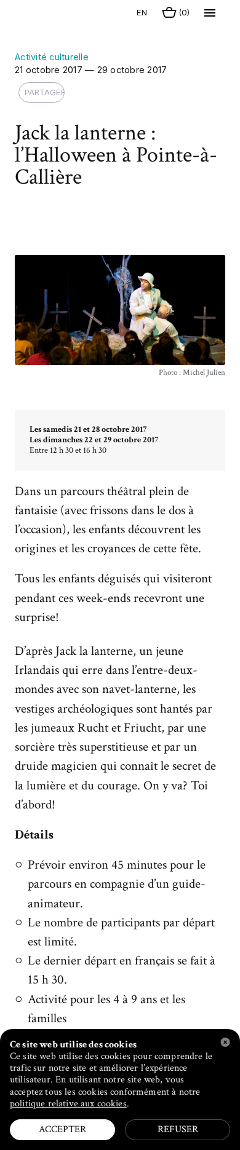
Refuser (178, 1129)
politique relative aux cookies (68, 1103)
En (137, 12)
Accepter (62, 1129)
